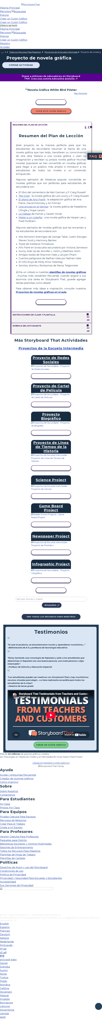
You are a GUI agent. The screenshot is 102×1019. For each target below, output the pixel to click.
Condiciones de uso (11, 871)
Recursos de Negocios (13, 820)
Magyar (4, 995)
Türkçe (4, 977)
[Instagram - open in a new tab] (1, 903)
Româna (5, 984)
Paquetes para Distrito (13, 840)
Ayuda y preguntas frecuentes (18, 775)
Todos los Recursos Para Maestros (25, 52)
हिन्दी (2, 956)
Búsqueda (50, 605)
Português (6, 945)
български (6, 1002)
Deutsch (5, 934)
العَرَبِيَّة (3, 952)
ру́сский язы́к (8, 959)
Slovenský (6, 992)
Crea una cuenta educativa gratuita (53, 78)
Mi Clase (5, 804)
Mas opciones (80, 93)
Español (5, 927)
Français (5, 930)
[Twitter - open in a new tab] (1, 907)
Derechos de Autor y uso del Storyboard (24, 867)
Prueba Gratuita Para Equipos (18, 816)
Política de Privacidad (13, 874)
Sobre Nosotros (9, 791)
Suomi (4, 970)
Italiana (4, 938)
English (4, 923)
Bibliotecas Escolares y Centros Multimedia (26, 843)
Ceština (4, 988)
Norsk (3, 974)
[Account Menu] (8, 25)
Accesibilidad (8, 881)
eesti (3, 1017)
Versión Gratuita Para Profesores (19, 836)
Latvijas (4, 1013)
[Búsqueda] (19, 11)
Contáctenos (7, 794)
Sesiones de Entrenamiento (16, 847)
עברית (3, 948)
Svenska (5, 966)
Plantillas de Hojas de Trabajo (17, 854)
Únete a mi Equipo (11, 827)
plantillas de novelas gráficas (68, 272)
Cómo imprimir (9, 782)
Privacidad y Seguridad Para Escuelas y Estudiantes (31, 878)
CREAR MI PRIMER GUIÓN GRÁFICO (51, 763)
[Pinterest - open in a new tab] (1, 911)
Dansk (4, 963)
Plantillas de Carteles (12, 858)
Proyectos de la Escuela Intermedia (61, 52)
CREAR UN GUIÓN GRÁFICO (51, 745)
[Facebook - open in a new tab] (1, 898)
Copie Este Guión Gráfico (51, 111)
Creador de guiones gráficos (16, 778)
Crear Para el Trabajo (12, 823)
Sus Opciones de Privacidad (16, 885)
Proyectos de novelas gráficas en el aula (41, 292)
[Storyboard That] (30, 4)
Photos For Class (10, 807)
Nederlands (7, 941)
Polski (3, 981)
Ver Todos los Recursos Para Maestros (51, 617)
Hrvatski (5, 999)
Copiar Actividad (21, 65)
